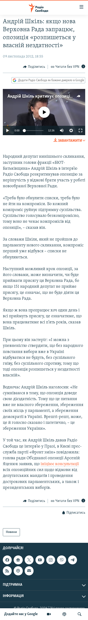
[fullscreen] (80, 130)
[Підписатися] (29, 570)
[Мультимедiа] (49, 614)
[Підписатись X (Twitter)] (29, 559)
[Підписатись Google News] (18, 559)
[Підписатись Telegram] (72, 559)
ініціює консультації (60, 464)
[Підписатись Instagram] (50, 559)
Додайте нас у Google (21, 614)
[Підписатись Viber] (61, 559)
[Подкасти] (64, 614)
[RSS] (7, 570)
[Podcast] (18, 570)
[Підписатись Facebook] (7, 559)
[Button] (34, 67)
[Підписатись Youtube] (39, 559)
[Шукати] (80, 614)
